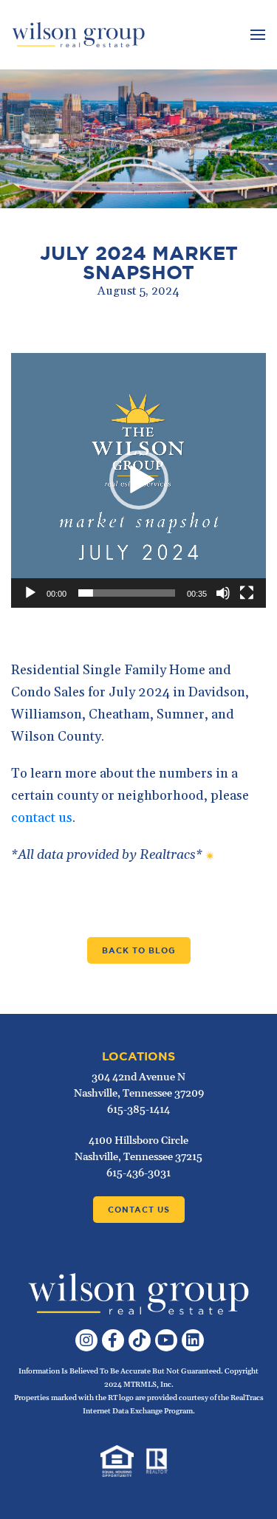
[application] (138, 480)
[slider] (126, 593)
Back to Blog (139, 950)
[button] (138, 480)
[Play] (30, 593)
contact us (41, 817)
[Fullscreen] (246, 593)
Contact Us (139, 1209)
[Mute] (223, 593)
